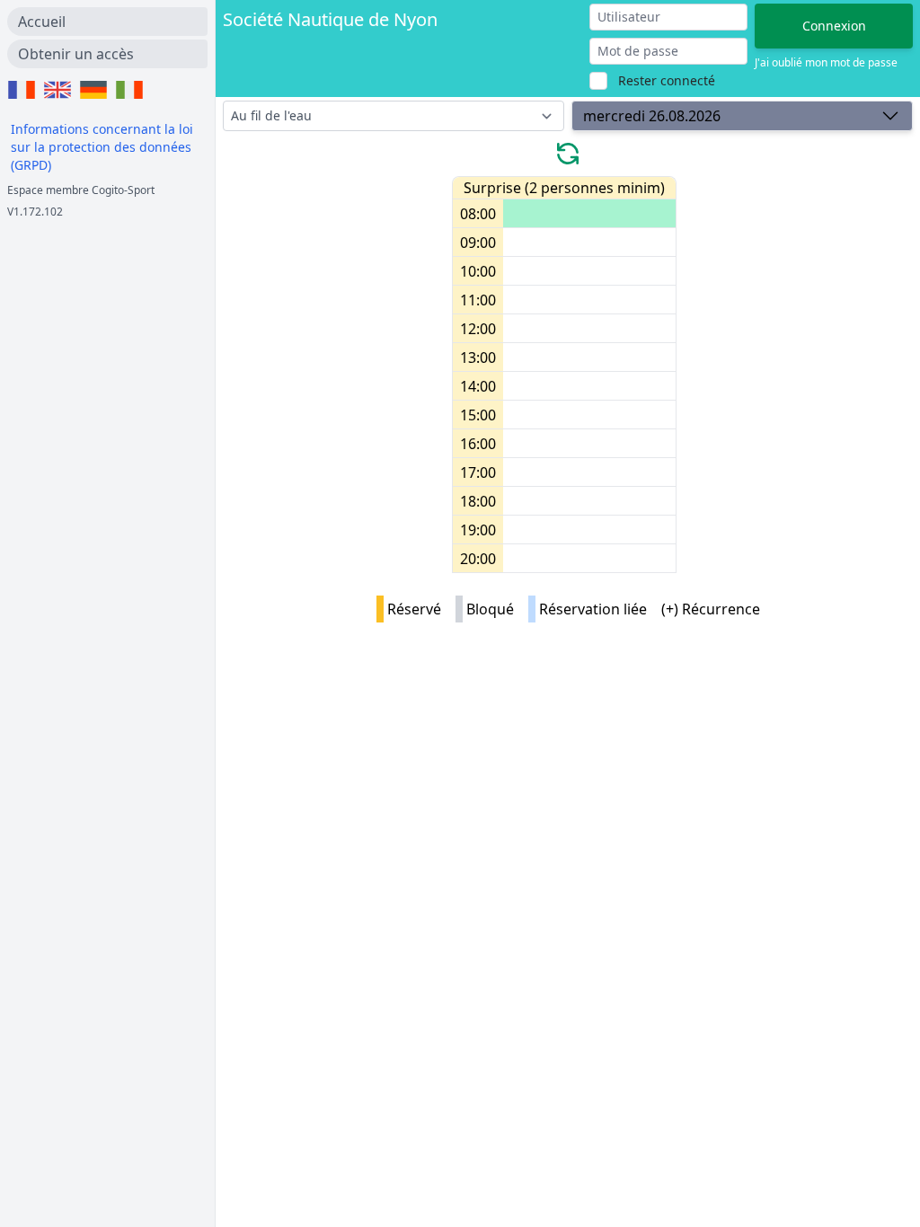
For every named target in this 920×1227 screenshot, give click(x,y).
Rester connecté (666, 80)
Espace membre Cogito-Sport (81, 190)
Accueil (42, 21)
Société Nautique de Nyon (330, 19)
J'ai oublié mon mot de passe (826, 63)
